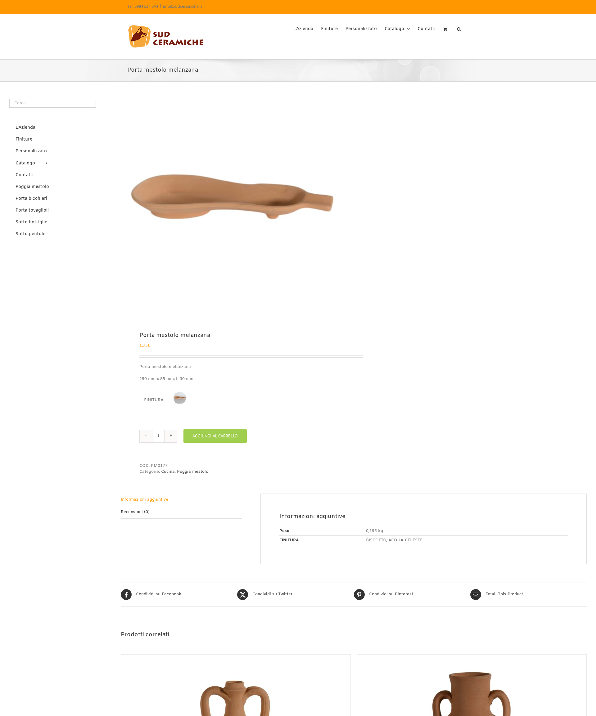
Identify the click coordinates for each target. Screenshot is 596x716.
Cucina (168, 471)
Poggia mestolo (192, 471)
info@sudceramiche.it (182, 6)
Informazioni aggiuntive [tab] (144, 499)
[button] (459, 27)
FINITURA (154, 400)
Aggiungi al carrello (215, 436)
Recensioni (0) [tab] (135, 512)
